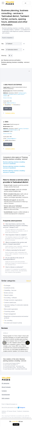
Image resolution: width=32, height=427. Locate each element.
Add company (5, 398)
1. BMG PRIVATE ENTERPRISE (12, 85)
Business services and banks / (12, 60)
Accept (16, 424)
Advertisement (6, 394)
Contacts (4, 391)
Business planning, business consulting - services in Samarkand (14, 167)
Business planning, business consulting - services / (15, 62)
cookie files (15, 421)
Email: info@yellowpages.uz (9, 404)
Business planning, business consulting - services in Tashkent (14, 171)
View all (28, 280)
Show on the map (7, 98)
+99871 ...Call (7, 108)
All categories (5, 383)
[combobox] (26, 3)
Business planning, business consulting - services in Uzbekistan (14, 162)
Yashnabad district (12, 94)
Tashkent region (22, 93)
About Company (6, 387)
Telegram (22, 407)
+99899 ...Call (7, 144)
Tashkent (5, 94)
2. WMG (5, 122)
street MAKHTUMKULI (12, 130)
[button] (16, 113)
